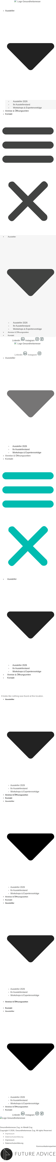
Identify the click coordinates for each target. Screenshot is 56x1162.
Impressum (9, 1134)
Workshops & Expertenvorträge (27, 108)
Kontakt (8, 114)
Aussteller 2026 (20, 101)
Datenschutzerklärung (14, 1137)
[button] (28, 173)
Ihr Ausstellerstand (21, 104)
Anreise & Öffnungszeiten (17, 111)
